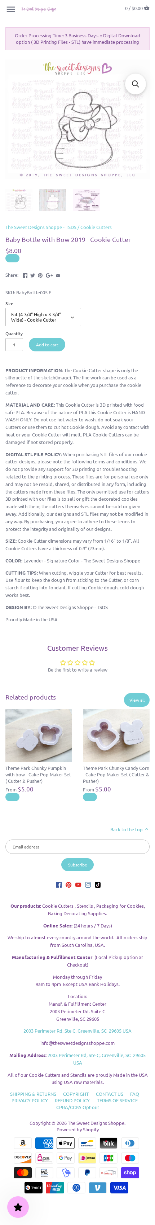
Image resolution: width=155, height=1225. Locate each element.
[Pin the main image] (40, 274)
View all (137, 700)
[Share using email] (58, 274)
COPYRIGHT (76, 1094)
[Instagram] (88, 884)
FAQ (134, 1094)
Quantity (14, 333)
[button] (135, 84)
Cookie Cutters (96, 227)
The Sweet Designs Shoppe (96, 1123)
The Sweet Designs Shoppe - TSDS (40, 227)
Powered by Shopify (78, 1129)
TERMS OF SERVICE (117, 1100)
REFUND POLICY (72, 1100)
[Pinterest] (68, 884)
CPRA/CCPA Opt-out (77, 1107)
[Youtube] (78, 884)
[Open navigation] (10, 9)
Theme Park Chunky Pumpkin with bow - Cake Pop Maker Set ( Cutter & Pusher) (38, 774)
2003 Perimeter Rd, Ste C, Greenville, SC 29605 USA (77, 1031)
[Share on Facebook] (25, 274)
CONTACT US (109, 1094)
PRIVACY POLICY (30, 1100)
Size (9, 303)
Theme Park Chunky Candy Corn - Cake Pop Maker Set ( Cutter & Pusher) (116, 774)
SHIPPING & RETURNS (33, 1094)
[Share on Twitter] (32, 274)
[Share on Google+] (49, 274)
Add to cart (47, 344)
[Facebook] (59, 884)
